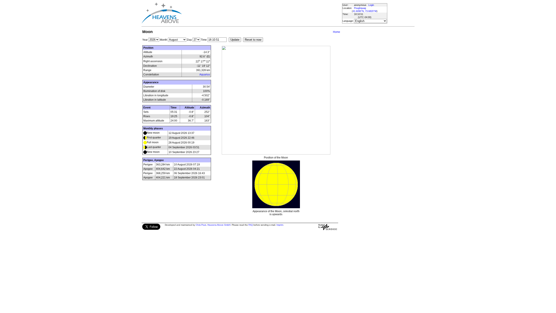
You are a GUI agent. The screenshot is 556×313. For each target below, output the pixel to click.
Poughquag (360, 8)
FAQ (250, 225)
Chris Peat (201, 225)
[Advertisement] (262, 13)
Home (336, 31)
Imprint (279, 225)
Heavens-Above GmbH (218, 225)
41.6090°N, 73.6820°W (365, 11)
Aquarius (204, 74)
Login (371, 5)
